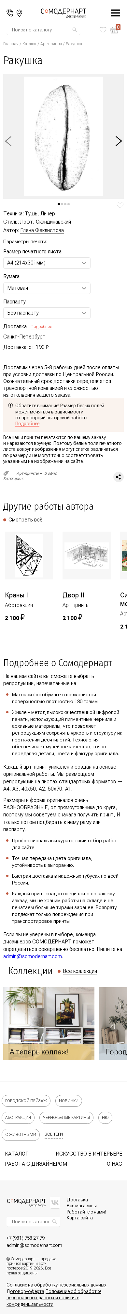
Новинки (68, 1101)
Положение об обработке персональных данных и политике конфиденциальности (54, 1298)
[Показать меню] (112, 13)
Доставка (77, 1199)
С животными (20, 1134)
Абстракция (18, 1117)
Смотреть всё (25, 520)
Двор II (73, 595)
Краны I (16, 595)
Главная (11, 44)
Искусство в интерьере (89, 1154)
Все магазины (82, 1205)
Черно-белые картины (66, 1117)
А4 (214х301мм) (26, 263)
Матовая (17, 288)
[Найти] (74, 30)
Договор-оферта (25, 1291)
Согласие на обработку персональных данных (56, 1284)
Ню (105, 1117)
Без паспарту (23, 313)
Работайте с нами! (86, 1211)
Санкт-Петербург (24, 337)
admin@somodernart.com (32, 956)
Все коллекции (80, 971)
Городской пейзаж (26, 1101)
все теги (54, 1134)
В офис (50, 473)
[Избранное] (103, 30)
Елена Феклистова (42, 230)
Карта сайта (80, 1217)
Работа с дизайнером (36, 1164)
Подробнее (41, 326)
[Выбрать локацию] (19, 13)
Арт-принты (51, 44)
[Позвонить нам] (10, 13)
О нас (114, 1164)
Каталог (29, 44)
